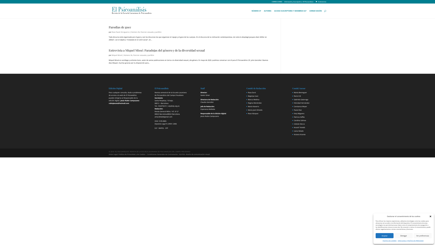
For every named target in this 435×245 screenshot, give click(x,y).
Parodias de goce (120, 27)
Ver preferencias (422, 236)
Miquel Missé (117, 55)
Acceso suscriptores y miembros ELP (290, 11)
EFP (166, 128)
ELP (156, 128)
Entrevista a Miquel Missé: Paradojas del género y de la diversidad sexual (157, 50)
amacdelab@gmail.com (163, 117)
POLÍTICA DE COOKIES (390, 241)
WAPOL (161, 128)
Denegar (403, 236)
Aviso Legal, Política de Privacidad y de (127, 154)
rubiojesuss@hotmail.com (119, 103)
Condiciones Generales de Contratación (162, 154)
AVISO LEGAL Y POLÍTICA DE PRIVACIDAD (411, 241)
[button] (430, 216)
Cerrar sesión (315, 11)
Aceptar (385, 236)
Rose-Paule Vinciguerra (120, 32)
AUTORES (267, 11)
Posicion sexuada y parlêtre (151, 32)
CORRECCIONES (277, 2)
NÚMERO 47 (256, 11)
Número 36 (135, 32)
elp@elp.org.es (174, 106)
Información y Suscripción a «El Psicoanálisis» (299, 2)
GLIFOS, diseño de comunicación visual (194, 154)
